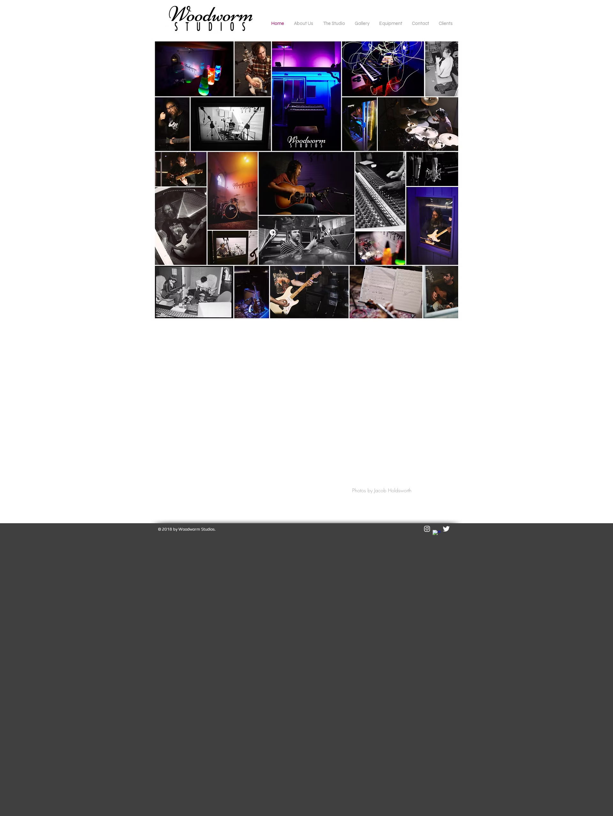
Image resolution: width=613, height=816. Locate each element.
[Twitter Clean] (446, 529)
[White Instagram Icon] (427, 529)
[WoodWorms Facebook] (437, 534)
